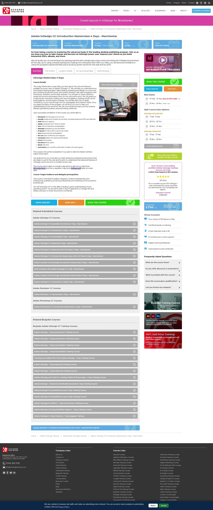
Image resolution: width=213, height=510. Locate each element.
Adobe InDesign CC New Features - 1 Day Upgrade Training (59, 416)
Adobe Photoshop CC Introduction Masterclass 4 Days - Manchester (63, 307)
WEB (173, 11)
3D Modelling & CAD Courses (170, 465)
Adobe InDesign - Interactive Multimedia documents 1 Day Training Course (65, 384)
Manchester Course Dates (169, 497)
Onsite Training (61, 476)
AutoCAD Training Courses (122, 465)
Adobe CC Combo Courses (170, 481)
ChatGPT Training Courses (122, 476)
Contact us (59, 457)
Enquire (177, 3)
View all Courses (119, 454)
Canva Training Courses (121, 473)
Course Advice (61, 478)
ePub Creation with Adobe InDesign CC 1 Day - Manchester (59, 269)
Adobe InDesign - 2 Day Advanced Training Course (55, 371)
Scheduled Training (63, 470)
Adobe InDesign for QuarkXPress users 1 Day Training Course (60, 390)
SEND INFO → (173, 89)
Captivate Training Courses (122, 468)
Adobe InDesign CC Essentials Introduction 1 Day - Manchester (60, 224)
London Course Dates (168, 494)
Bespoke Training (62, 473)
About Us (59, 454)
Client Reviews (61, 465)
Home (168, 3)
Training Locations (62, 460)
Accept (163, 505)
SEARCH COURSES (202, 11)
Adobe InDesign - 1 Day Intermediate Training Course (56, 345)
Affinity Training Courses (121, 470)
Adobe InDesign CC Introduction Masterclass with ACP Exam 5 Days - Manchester (68, 256)
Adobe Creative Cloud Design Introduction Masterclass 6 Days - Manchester (66, 275)
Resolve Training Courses (122, 484)
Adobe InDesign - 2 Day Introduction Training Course (56, 339)
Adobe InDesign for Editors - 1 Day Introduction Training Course (61, 403)
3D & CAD (145, 11)
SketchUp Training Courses (169, 454)
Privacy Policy (63, 507)
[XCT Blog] (197, 3)
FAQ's (58, 484)
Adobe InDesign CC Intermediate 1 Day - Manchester (56, 237)
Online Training (61, 468)
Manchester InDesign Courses (75, 29)
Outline (50, 71)
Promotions (60, 462)
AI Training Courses (167, 468)
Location (65, 71)
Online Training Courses (168, 492)
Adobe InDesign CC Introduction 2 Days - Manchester (57, 230)
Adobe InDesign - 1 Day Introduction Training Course (56, 332)
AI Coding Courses (166, 470)
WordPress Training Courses (170, 460)
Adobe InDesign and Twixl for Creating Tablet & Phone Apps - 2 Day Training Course (70, 377)
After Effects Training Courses (123, 460)
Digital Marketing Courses (169, 462)
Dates (84, 71)
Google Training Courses (122, 478)
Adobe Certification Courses (123, 457)
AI (135, 11)
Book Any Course (62, 481)
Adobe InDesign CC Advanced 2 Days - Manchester (55, 243)
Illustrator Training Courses (122, 492)
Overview (37, 71)
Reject (153, 505)
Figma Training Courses (121, 486)
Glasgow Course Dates (168, 500)
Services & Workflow (63, 489)
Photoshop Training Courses (123, 497)
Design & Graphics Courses (169, 478)
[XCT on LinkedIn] (209, 3)
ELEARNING (160, 11)
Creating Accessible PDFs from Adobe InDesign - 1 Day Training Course (64, 358)
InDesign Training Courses (122, 494)
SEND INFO (71, 203)
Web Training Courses (168, 489)
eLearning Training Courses (169, 476)
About (183, 11)
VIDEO (126, 11)
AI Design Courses (166, 473)
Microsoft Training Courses (169, 484)
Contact (191, 3)
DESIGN (114, 11)
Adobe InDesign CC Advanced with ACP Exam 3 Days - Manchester (62, 250)
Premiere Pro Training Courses (124, 500)
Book (184, 3)
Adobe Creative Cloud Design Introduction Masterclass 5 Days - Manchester (66, 263)
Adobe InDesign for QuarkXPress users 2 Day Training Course (60, 397)
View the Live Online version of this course (167, 156)
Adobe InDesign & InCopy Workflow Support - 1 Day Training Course (63, 410)
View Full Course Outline (111, 85)
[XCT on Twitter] (205, 3)
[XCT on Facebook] (201, 3)
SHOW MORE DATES (154, 146)
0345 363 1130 (9, 3)
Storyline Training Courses (169, 457)
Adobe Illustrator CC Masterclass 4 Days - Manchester (57, 294)
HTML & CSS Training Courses (123, 489)
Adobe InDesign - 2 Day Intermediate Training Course (57, 352)
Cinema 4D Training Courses (123, 481)
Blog (57, 486)
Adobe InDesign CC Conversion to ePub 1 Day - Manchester (59, 282)
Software (59, 492)
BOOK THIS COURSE (97, 203)
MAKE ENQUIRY (44, 203)
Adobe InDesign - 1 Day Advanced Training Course (55, 364)
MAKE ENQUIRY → (153, 89)
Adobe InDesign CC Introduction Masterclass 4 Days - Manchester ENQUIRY (66, 428)
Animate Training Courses (122, 462)
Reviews (103, 71)
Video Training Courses (168, 486)
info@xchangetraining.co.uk (31, 3)
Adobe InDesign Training (49, 29)
